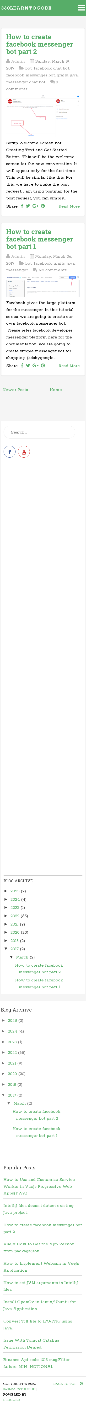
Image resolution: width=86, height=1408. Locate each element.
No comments (52, 270)
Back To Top (65, 1384)
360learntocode (26, 8)
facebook (43, 263)
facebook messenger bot (30, 75)
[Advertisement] (43, 513)
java (74, 75)
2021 (15, 924)
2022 (16, 916)
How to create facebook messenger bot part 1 (39, 239)
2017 (15, 949)
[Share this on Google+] (35, 206)
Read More (69, 206)
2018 (15, 940)
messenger (17, 270)
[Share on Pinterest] (43, 206)
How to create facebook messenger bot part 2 (39, 44)
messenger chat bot (25, 82)
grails (62, 75)
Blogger (11, 1400)
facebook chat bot (51, 68)
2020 (16, 932)
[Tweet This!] (28, 206)
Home (56, 389)
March (23, 957)
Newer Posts (15, 389)
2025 (16, 891)
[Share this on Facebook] (22, 206)
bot (28, 68)
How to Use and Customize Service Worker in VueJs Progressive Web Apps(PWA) (39, 1186)
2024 (16, 899)
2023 (16, 907)
